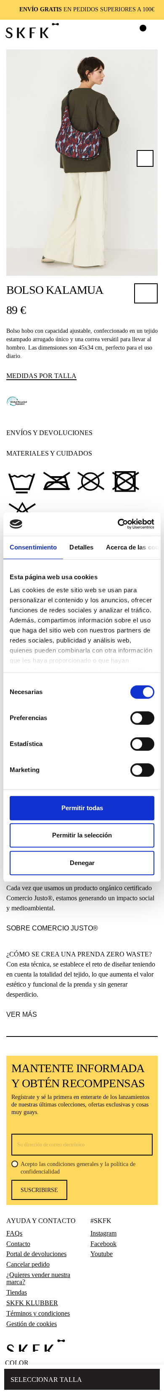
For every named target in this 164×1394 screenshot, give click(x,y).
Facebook (103, 1244)
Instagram (103, 1233)
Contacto (18, 1244)
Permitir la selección (82, 835)
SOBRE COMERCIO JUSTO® (52, 928)
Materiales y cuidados (49, 453)
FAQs (14, 1233)
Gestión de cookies (31, 1324)
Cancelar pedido (28, 1264)
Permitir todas (82, 807)
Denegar (82, 862)
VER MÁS (21, 1014)
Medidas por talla (41, 375)
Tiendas (16, 1292)
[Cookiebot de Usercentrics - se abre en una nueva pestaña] (118, 523)
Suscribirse (39, 1190)
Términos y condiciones (38, 1313)
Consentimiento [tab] (33, 547)
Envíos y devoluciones (49, 432)
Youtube (101, 1254)
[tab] (79, 433)
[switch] (142, 718)
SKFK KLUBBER (32, 1303)
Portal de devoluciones (36, 1254)
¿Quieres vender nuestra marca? (38, 1278)
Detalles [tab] (81, 547)
